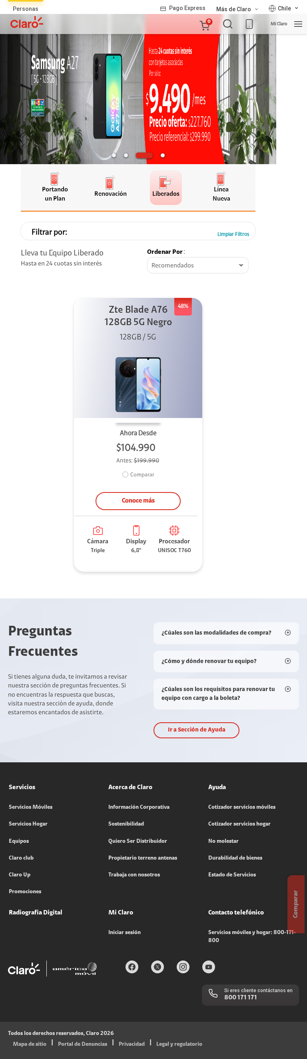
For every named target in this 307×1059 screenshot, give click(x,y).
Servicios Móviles (30, 807)
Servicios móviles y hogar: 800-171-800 (252, 937)
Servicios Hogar (28, 824)
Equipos (19, 841)
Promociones (25, 892)
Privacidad (132, 1044)
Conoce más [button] (138, 501)
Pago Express (187, 8)
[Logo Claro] (26, 22)
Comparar (142, 475)
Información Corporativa (138, 807)
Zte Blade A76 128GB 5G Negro (138, 316)
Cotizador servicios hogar (239, 824)
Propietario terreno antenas (142, 858)
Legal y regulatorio (179, 1044)
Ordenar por (165, 252)
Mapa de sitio (29, 1044)
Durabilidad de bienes (235, 858)
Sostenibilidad (126, 824)
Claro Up (19, 875)
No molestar (223, 841)
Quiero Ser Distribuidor (137, 841)
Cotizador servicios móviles (241, 807)
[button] (204, 24)
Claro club (21, 858)
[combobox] (198, 265)
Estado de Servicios (232, 875)
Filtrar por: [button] (49, 233)
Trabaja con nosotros (134, 875)
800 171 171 (240, 998)
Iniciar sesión (124, 933)
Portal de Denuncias (82, 1044)
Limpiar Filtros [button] (233, 234)
